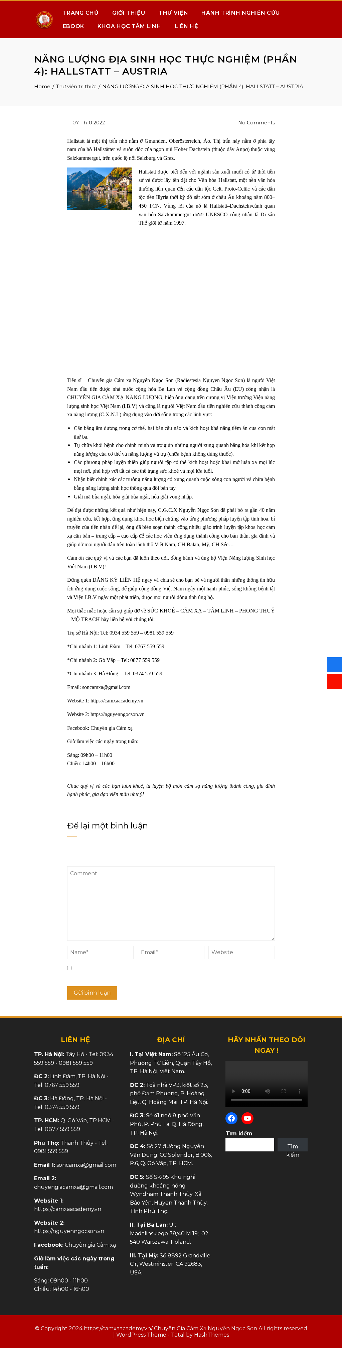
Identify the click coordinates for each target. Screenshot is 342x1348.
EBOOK (73, 26)
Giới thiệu (128, 13)
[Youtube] (247, 1118)
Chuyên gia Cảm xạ (112, 728)
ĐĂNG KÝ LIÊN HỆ (117, 580)
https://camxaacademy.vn (117, 700)
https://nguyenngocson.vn (118, 714)
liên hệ (117, 619)
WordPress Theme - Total (150, 1335)
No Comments (256, 123)
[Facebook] (231, 1118)
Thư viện (173, 13)
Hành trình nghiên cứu (240, 13)
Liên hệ (186, 26)
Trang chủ (81, 13)
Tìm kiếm (238, 1133)
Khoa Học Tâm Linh (129, 26)
